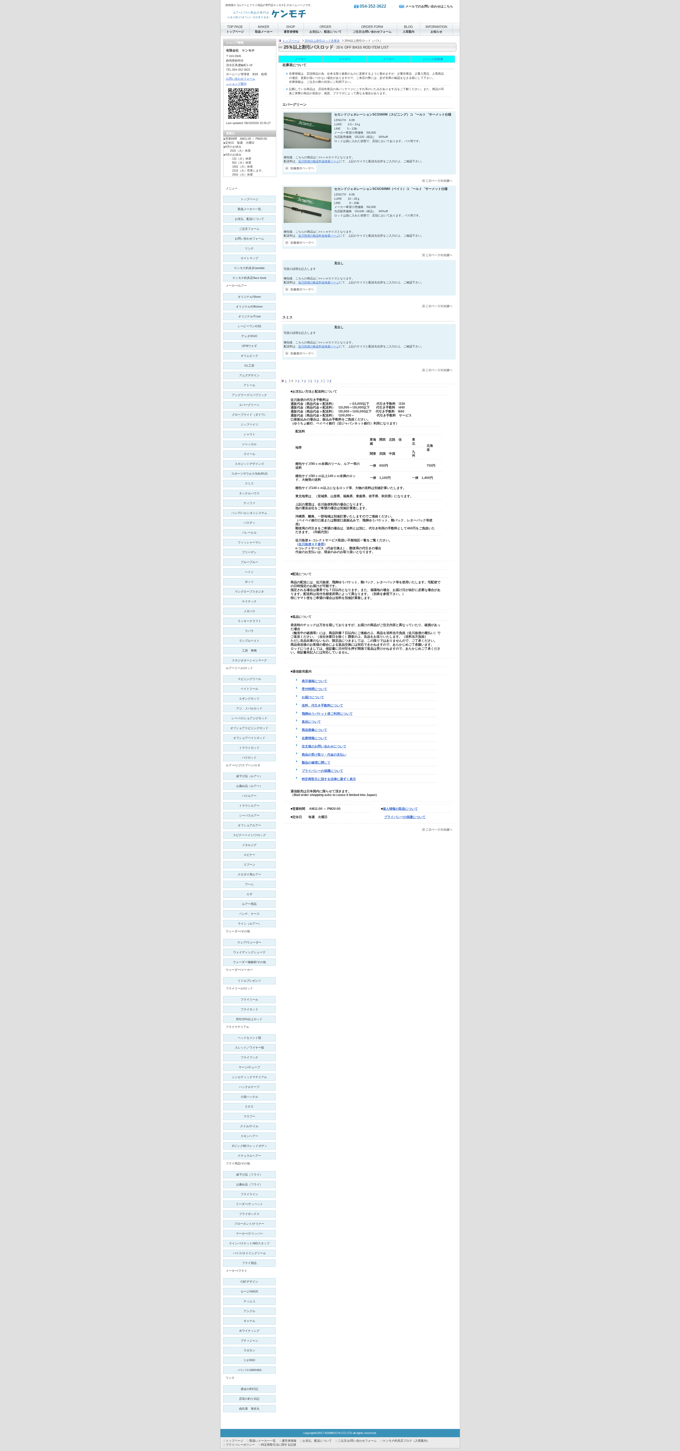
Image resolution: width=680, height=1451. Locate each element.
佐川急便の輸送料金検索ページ (318, 161)
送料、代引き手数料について (322, 705)
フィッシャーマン (249, 542)
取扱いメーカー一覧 (262, 1440)
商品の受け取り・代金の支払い (324, 754)
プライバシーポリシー (240, 1444)
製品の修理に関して (316, 762)
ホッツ (249, 581)
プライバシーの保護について (322, 771)
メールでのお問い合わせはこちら (429, 6)
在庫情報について (314, 738)
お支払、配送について (317, 1440)
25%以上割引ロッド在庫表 (322, 40)
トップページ (291, 40)
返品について (311, 722)
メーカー (301, 59)
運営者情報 (289, 1440)
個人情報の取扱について (400, 809)
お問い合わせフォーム (240, 78)
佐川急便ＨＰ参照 (311, 544)
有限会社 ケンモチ (279, 13)
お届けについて (313, 697)
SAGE (249, 1291)
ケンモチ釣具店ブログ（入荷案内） (406, 1440)
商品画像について (314, 730)
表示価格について (314, 681)
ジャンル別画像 (433, 59)
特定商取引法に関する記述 (278, 1444)
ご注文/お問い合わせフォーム (357, 1440)
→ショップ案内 (236, 83)
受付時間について (314, 689)
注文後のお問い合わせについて (324, 746)
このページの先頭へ (436, 180)
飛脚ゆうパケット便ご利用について (327, 714)
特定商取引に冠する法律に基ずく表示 (329, 779)
